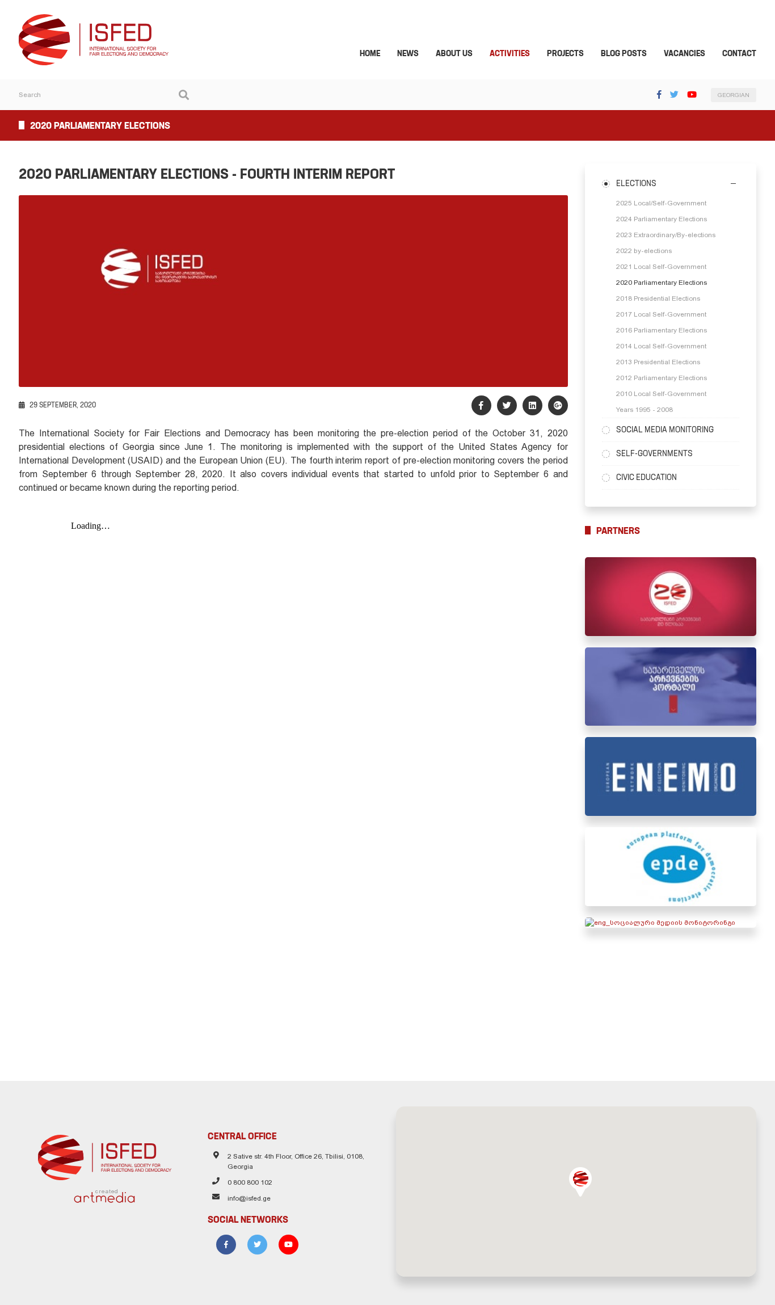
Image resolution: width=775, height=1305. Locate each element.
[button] (580, 1182)
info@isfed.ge (249, 1198)
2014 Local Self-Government (661, 346)
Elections (636, 183)
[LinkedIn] (532, 405)
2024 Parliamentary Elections (661, 219)
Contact (739, 53)
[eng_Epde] (671, 866)
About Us (454, 53)
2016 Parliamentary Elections (661, 330)
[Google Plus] (558, 405)
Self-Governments (654, 453)
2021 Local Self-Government (661, 267)
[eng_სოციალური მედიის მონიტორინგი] (671, 922)
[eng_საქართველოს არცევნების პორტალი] (671, 686)
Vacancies (684, 53)
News (408, 53)
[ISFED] (104, 1155)
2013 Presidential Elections (658, 362)
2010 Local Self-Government (661, 394)
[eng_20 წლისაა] (671, 596)
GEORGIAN (733, 95)
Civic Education (646, 477)
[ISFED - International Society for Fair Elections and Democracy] (94, 19)
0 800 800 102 (250, 1182)
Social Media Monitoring (665, 429)
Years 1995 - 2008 (644, 410)
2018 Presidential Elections (658, 298)
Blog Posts (624, 53)
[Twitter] (674, 94)
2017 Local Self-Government (661, 314)
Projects (565, 53)
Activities (510, 53)
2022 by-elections (644, 251)
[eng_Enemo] (671, 776)
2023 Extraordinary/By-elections (665, 235)
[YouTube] (692, 94)
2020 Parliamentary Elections (661, 283)
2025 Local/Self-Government (661, 203)
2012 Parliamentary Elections (661, 378)
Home (370, 53)
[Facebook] (659, 94)
